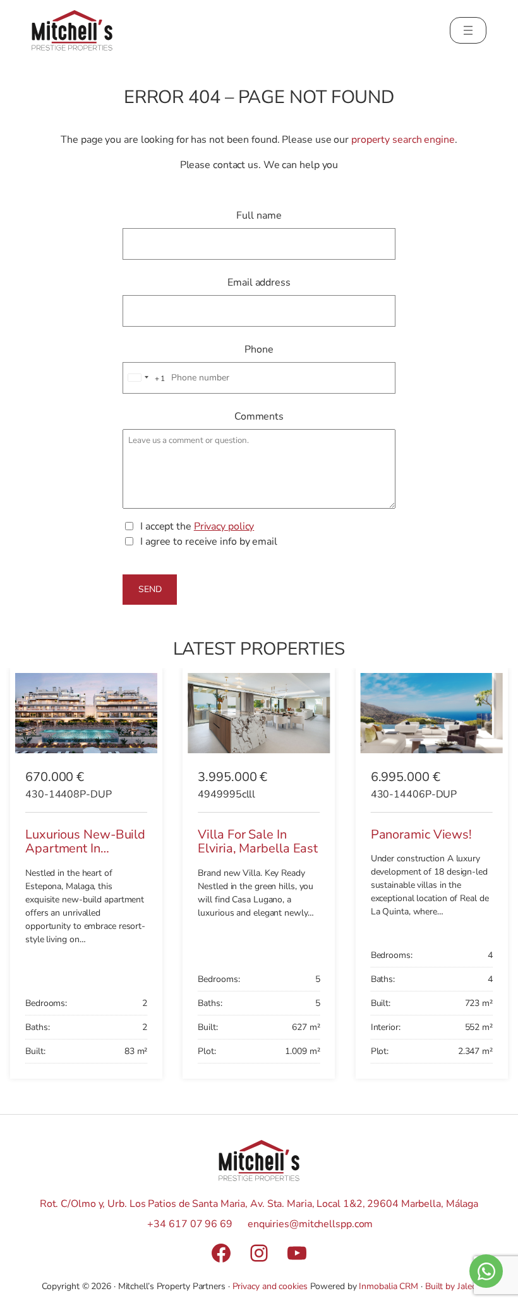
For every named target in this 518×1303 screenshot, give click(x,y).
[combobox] (144, 378)
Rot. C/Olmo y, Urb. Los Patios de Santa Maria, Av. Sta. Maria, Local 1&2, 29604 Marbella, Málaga (259, 1204)
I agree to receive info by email (208, 541)
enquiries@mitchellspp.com (310, 1224)
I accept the (197, 526)
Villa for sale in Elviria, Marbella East (258, 842)
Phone (259, 349)
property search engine (403, 140)
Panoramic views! (421, 834)
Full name (258, 215)
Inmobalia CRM (388, 1286)
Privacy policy (224, 526)
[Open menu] (468, 30)
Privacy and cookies (270, 1286)
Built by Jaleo (451, 1286)
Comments (259, 416)
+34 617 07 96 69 (189, 1224)
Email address (259, 282)
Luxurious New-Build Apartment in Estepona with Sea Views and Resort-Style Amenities (85, 863)
